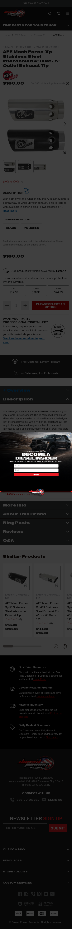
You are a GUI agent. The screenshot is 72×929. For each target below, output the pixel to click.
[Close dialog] (69, 435)
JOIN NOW (36, 474)
